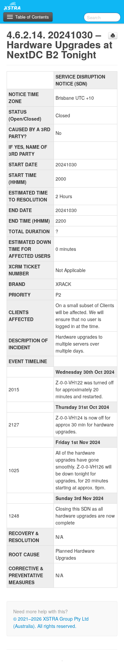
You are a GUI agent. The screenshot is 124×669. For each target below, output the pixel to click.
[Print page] (112, 35)
